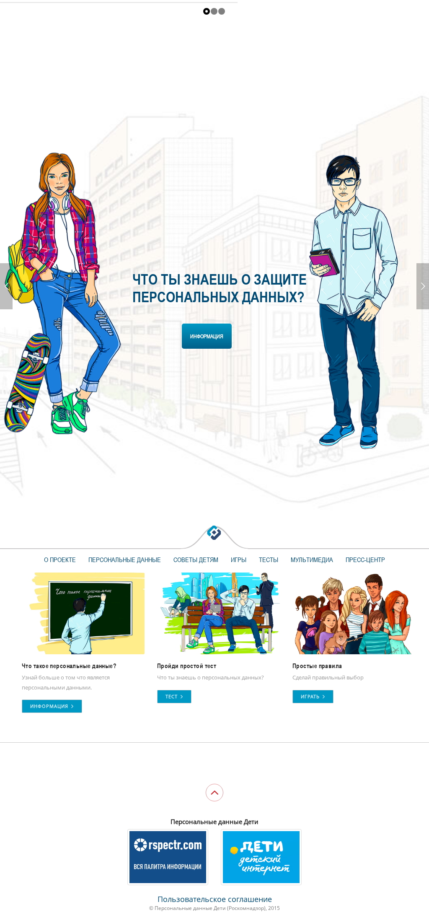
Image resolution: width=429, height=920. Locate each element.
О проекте (60, 559)
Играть (311, 696)
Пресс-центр (365, 559)
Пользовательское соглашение (215, 899)
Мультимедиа (312, 559)
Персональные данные (124, 559)
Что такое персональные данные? (69, 665)
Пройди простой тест (186, 665)
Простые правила (317, 665)
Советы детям (195, 559)
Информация (50, 706)
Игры (238, 559)
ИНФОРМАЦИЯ (206, 336)
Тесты (268, 559)
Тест (172, 696)
